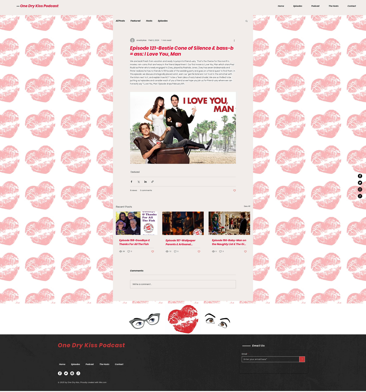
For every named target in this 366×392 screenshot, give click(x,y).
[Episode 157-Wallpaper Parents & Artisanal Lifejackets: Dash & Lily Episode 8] (183, 223)
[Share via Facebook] (131, 181)
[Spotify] (72, 373)
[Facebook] (60, 373)
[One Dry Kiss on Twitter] (360, 183)
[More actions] (234, 40)
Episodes (163, 21)
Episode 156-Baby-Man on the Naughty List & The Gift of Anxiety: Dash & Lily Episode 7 (229, 242)
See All (247, 206)
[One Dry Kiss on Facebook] (360, 176)
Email (244, 354)
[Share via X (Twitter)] (138, 181)
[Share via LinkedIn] (145, 181)
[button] (246, 21)
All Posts (120, 21)
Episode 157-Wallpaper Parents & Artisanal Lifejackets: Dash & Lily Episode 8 (180, 242)
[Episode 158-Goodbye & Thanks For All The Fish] (136, 223)
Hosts (149, 21)
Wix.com (102, 382)
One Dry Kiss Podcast (39, 5)
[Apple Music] (78, 373)
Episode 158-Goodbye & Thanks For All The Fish (134, 242)
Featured (135, 21)
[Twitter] (66, 373)
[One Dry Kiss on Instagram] (360, 189)
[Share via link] (152, 181)
